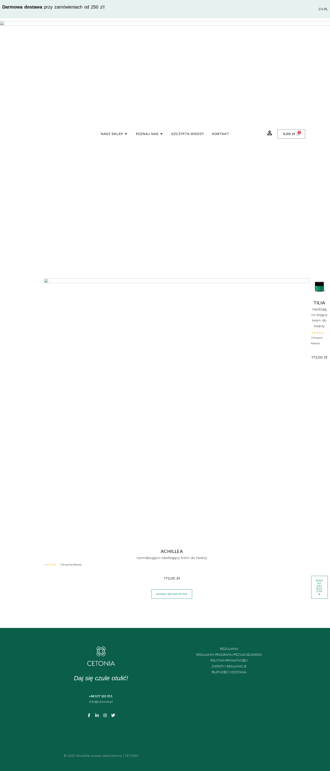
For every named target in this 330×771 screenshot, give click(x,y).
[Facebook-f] (89, 715)
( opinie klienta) (70, 564)
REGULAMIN (229, 649)
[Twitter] (113, 715)
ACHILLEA (172, 551)
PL (326, 9)
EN (321, 9)
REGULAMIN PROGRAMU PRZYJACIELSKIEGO (229, 654)
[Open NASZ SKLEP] (126, 134)
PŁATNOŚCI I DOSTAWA (229, 672)
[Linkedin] (97, 715)
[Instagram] (105, 715)
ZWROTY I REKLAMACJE (228, 666)
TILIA (319, 302)
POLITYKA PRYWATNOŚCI (229, 660)
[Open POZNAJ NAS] (161, 134)
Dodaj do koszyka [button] (171, 594)
